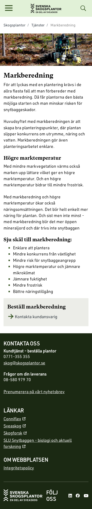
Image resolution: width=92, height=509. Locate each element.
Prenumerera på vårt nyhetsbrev (34, 391)
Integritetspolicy (19, 467)
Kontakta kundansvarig (36, 316)
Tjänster (38, 25)
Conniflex (12, 418)
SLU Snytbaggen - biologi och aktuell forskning (38, 443)
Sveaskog (12, 425)
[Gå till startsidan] (23, 495)
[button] (9, 8)
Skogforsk (13, 432)
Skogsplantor (14, 25)
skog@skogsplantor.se (24, 362)
